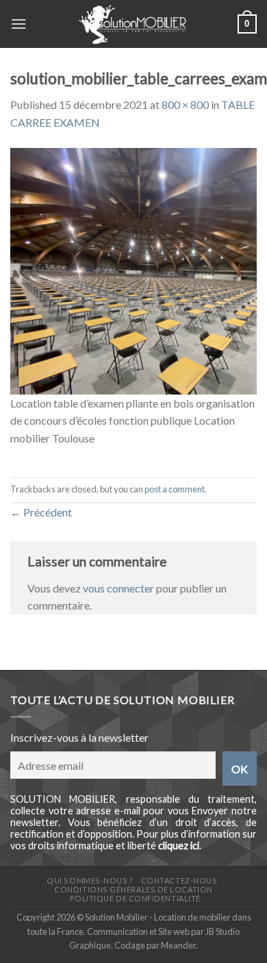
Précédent (41, 511)
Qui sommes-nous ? (90, 880)
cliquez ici (178, 845)
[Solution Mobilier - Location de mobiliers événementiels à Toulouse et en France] (132, 24)
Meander (178, 945)
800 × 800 (185, 104)
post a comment (174, 489)
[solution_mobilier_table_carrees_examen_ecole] (133, 269)
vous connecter (118, 588)
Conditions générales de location (133, 889)
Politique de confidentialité (135, 898)
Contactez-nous (179, 880)
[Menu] (18, 23)
